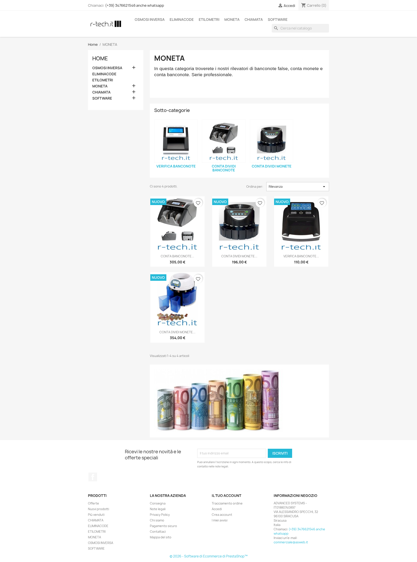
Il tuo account (226, 495)
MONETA (232, 19)
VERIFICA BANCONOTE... (301, 256)
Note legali (157, 509)
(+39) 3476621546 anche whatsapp (134, 5)
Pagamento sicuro (163, 526)
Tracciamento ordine (227, 503)
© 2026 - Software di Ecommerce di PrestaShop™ (209, 556)
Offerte (93, 503)
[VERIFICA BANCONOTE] (176, 141)
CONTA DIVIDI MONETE (271, 166)
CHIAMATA (254, 19)
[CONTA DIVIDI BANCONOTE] (223, 141)
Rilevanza (298, 186)
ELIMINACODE (182, 19)
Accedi (217, 509)
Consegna (157, 503)
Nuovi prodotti (98, 509)
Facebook (92, 477)
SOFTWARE (278, 19)
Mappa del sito (160, 537)
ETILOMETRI (209, 19)
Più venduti (96, 515)
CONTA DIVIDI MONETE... (239, 256)
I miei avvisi (219, 520)
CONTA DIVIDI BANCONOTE (224, 168)
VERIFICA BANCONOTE (176, 166)
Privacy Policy (160, 515)
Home (100, 58)
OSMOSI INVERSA (150, 19)
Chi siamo (157, 520)
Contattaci (158, 531)
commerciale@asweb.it (291, 542)
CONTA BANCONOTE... (177, 256)
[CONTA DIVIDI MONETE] (271, 141)
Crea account (222, 515)
